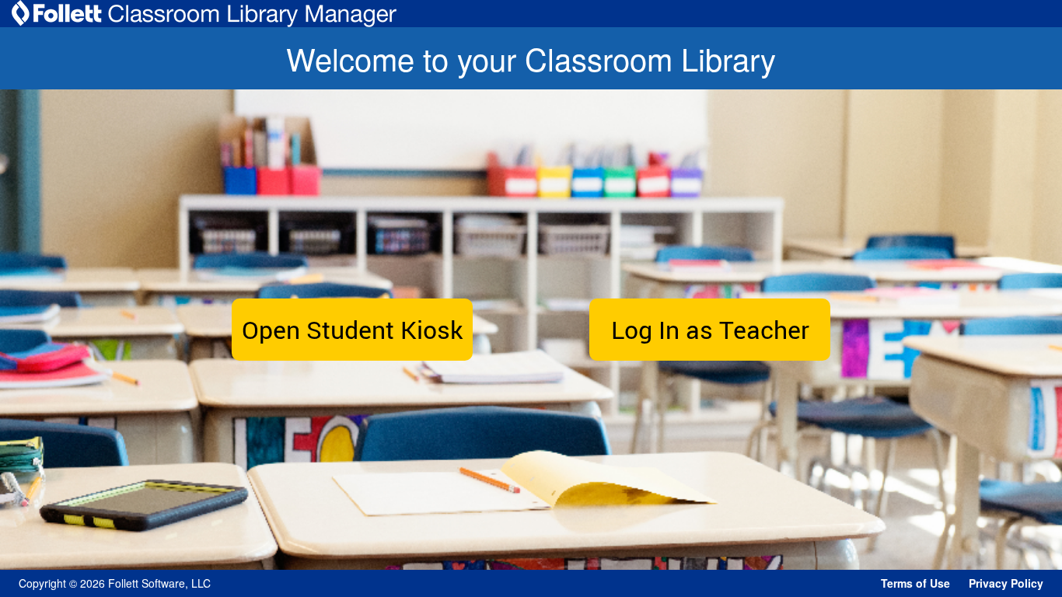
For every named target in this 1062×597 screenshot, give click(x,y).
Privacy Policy (1006, 583)
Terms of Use (915, 583)
